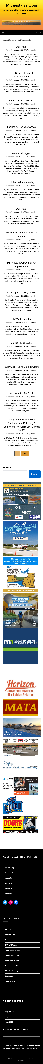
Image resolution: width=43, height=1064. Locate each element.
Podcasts (8, 888)
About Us (8, 878)
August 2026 (10, 1012)
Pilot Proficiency (11, 971)
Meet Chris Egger (21, 153)
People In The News (13, 966)
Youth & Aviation (11, 981)
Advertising (9, 868)
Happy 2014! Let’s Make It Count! (21, 367)
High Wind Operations (21, 319)
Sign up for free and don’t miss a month (19, 1045)
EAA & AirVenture (12, 945)
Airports (8, 929)
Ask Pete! (21, 46)
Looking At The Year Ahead (21, 127)
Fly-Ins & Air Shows (13, 955)
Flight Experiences (12, 950)
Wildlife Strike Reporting (21, 182)
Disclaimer (9, 893)
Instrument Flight (12, 960)
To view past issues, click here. (15, 1029)
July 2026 (8, 1017)
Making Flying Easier (21, 343)
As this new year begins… (21, 100)
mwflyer (34, 50)
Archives (8, 883)
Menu (38, 32)
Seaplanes (9, 976)
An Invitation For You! (21, 393)
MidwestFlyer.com (21, 5)
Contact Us (9, 873)
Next (25, 453)
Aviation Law (10, 935)
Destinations (10, 940)
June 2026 (9, 1022)
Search (7, 467)
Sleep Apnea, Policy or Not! (21, 292)
